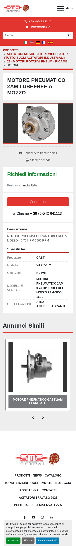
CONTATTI (49, 490)
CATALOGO (53, 475)
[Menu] (60, 8)
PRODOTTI (22, 475)
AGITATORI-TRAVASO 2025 (38, 497)
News (37, 475)
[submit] (69, 35)
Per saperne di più (47, 540)
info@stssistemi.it (40, 26)
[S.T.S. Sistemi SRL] (38, 459)
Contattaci (38, 202)
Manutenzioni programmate (28, 482)
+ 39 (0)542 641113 (40, 21)
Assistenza (29, 490)
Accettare (13, 540)
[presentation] (33, 416)
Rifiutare (28, 540)
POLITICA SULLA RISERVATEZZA (38, 505)
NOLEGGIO (63, 482)
